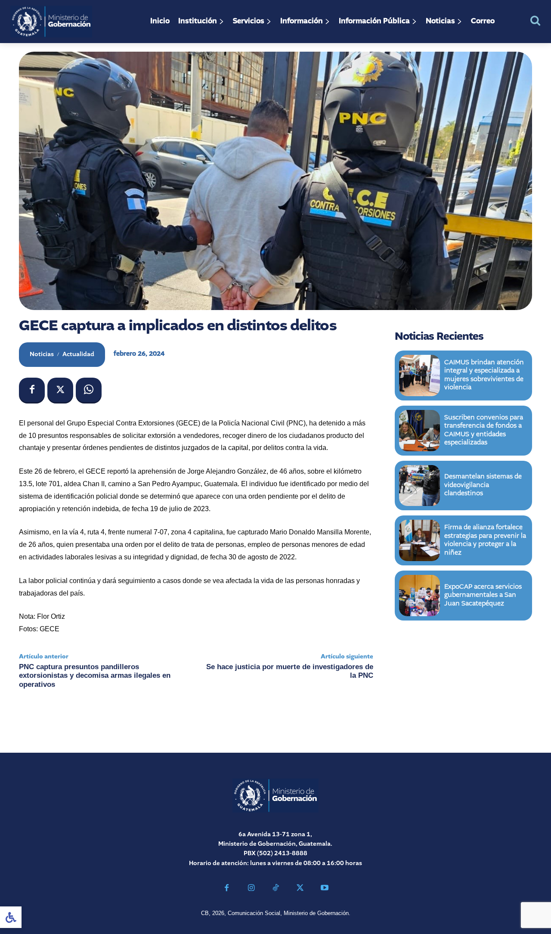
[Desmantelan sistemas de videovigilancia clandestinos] (419, 485)
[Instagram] (251, 889)
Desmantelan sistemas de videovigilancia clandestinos (483, 485)
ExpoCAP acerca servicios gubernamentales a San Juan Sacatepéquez (483, 595)
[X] (60, 390)
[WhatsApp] (89, 390)
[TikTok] (276, 889)
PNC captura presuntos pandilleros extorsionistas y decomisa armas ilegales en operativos (94, 676)
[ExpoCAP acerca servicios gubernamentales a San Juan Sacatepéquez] (419, 595)
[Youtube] (324, 889)
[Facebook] (32, 390)
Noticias (42, 354)
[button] (535, 20)
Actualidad (78, 354)
